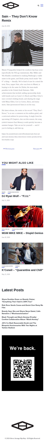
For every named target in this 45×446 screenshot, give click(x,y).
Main (3, 192)
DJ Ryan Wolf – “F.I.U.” (16, 196)
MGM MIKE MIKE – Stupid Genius (22, 233)
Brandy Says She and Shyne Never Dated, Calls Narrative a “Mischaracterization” (21, 312)
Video (17, 266)
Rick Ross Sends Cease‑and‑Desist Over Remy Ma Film (22, 306)
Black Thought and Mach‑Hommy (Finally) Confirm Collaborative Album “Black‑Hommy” (20, 318)
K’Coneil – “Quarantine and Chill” (22, 270)
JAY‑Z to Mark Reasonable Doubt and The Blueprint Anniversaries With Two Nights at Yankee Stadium (19, 325)
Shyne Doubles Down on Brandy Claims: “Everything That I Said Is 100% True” (18, 300)
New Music (6, 229)
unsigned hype (13, 192)
